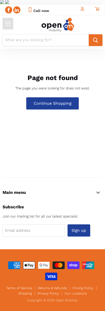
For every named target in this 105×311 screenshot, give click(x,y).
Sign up (79, 230)
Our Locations (76, 293)
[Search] (95, 40)
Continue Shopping (52, 103)
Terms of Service (19, 288)
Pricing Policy (83, 288)
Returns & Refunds (52, 288)
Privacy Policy (48, 293)
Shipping (25, 293)
